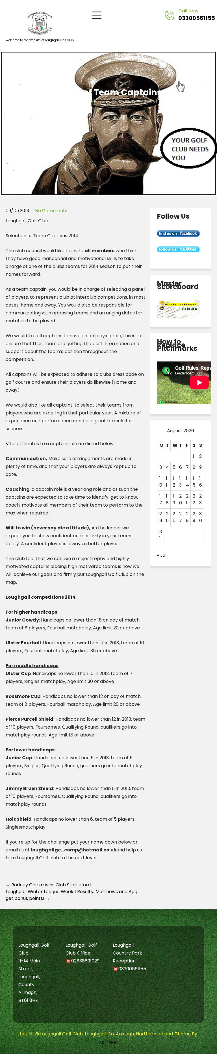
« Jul (161, 555)
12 (174, 481)
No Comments (51, 210)
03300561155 (196, 18)
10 (160, 481)
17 (160, 499)
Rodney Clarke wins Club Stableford (48, 885)
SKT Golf (108, 1042)
